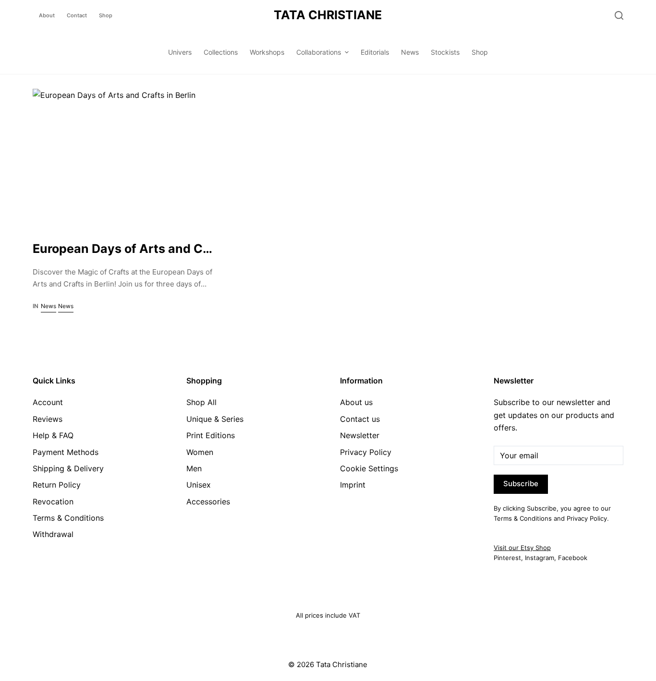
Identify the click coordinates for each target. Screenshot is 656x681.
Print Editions (210, 435)
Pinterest (507, 558)
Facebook (572, 558)
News (48, 306)
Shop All (201, 402)
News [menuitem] (410, 52)
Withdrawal (53, 534)
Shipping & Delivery (68, 468)
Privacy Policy (365, 452)
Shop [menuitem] (105, 15)
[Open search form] (619, 15)
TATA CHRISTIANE (328, 15)
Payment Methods (65, 452)
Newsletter (359, 435)
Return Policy (57, 485)
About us (356, 402)
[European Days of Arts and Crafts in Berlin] (125, 158)
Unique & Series (214, 419)
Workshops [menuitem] (267, 52)
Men (194, 468)
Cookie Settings (369, 468)
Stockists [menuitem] (445, 52)
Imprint (352, 485)
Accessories (208, 501)
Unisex (198, 485)
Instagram (539, 558)
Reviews (47, 419)
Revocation (53, 501)
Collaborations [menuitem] (318, 52)
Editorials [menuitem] (375, 52)
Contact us (360, 419)
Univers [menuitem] (180, 52)
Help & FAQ (53, 435)
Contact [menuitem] (77, 15)
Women (199, 452)
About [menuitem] (47, 15)
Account (48, 402)
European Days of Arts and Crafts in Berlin (157, 248)
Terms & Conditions (68, 518)
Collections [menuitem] (221, 52)
